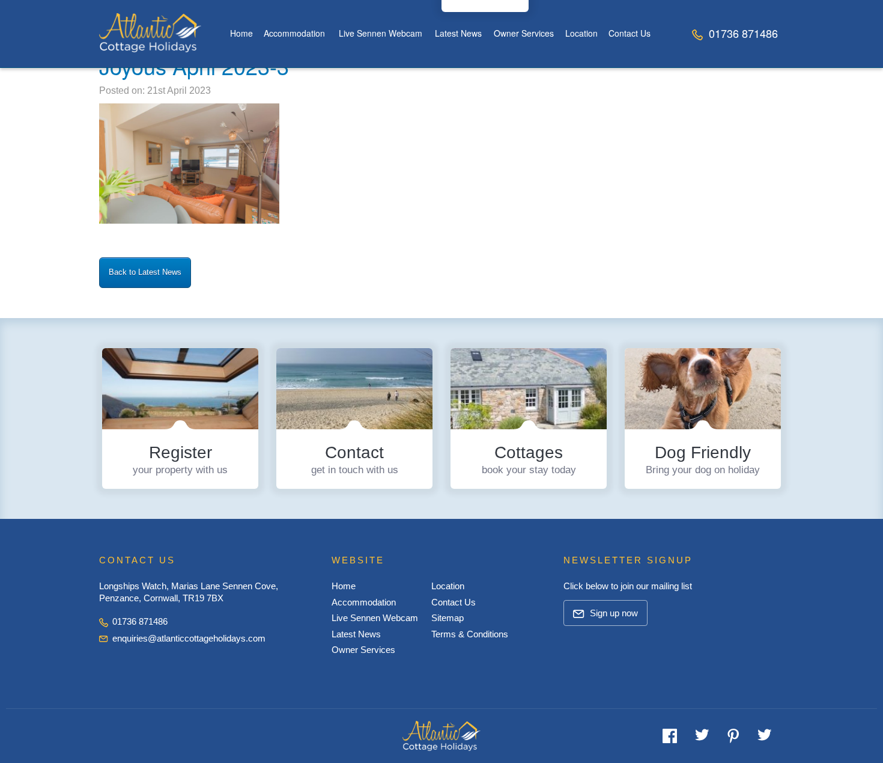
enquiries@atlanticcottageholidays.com (189, 638)
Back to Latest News (145, 272)
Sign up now (612, 613)
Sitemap (447, 618)
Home (241, 33)
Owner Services (524, 33)
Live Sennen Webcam (380, 33)
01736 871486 (742, 33)
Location (581, 33)
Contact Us (629, 33)
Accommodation (294, 33)
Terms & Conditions (469, 634)
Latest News (458, 33)
